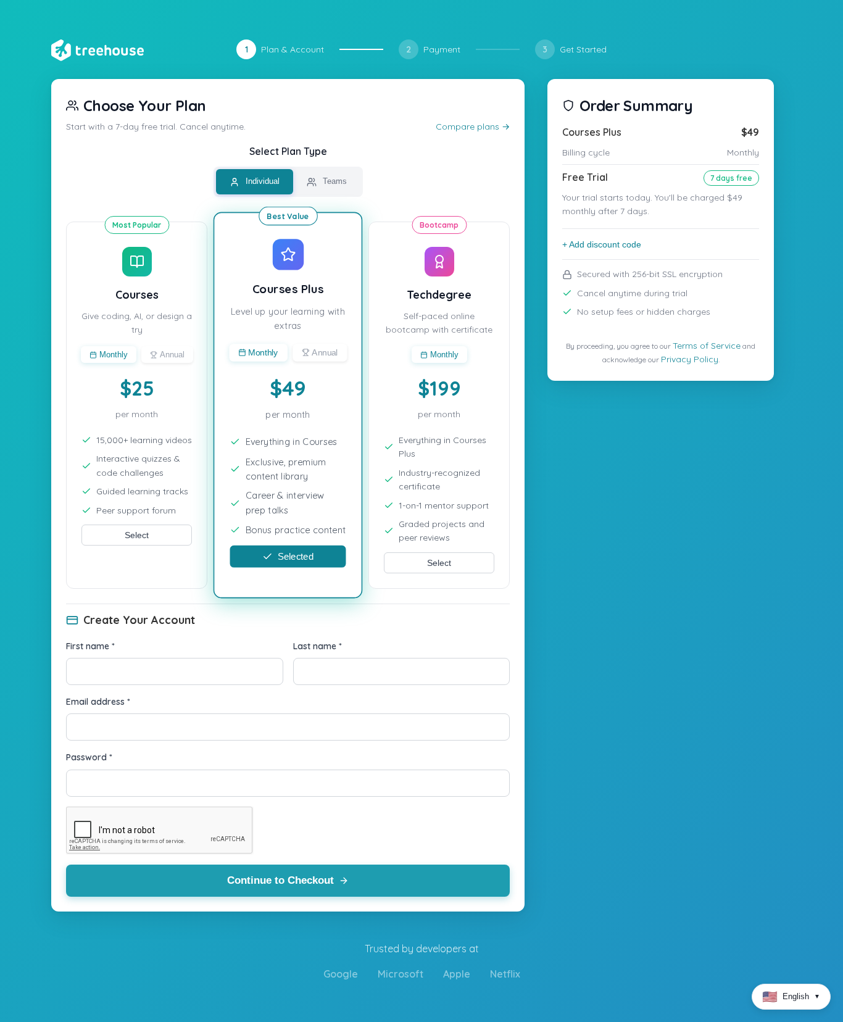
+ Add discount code (601, 244)
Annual (172, 354)
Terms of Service (707, 345)
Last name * (317, 646)
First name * (90, 646)
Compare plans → (473, 126)
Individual (261, 181)
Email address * (98, 701)
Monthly (113, 354)
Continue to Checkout (280, 880)
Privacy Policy (689, 359)
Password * (89, 757)
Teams (333, 181)
